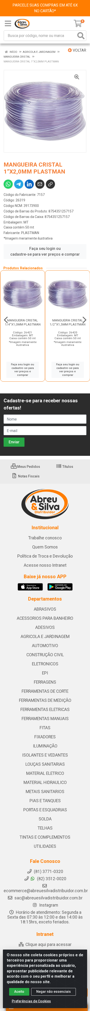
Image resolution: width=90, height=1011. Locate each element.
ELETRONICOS (45, 664)
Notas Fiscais (28, 476)
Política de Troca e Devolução (45, 556)
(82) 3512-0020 (51, 878)
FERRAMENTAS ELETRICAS (45, 709)
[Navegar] (5, 319)
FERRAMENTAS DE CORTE (45, 691)
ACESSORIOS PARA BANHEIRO (45, 618)
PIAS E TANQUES (45, 800)
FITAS (45, 727)
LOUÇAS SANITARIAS (45, 764)
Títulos (67, 467)
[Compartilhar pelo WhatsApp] (8, 184)
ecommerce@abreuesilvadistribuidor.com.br (46, 890)
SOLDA (45, 819)
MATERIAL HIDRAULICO (45, 782)
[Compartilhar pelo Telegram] (18, 184)
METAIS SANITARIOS (45, 791)
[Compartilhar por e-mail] (39, 184)
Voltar (79, 50)
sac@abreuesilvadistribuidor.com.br (48, 898)
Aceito (19, 991)
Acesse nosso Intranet (45, 565)
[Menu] (8, 23)
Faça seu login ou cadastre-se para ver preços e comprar (45, 251)
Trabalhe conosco (45, 538)
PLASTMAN (30, 233)
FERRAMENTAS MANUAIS (45, 718)
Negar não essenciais (53, 991)
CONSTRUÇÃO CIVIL (45, 654)
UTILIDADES (45, 846)
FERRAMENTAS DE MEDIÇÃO (45, 700)
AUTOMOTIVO (45, 645)
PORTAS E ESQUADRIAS (45, 809)
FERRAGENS (45, 682)
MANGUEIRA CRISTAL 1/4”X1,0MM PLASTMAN (23, 322)
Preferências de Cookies (31, 1001)
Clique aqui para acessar (48, 944)
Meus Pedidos (28, 467)
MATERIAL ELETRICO (45, 773)
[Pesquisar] (81, 36)
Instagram (48, 905)
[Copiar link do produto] (50, 184)
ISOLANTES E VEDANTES (45, 755)
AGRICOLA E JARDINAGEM (45, 636)
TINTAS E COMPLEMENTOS (45, 837)
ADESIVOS (45, 627)
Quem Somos (45, 547)
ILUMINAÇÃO (45, 746)
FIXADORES (45, 736)
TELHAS (45, 828)
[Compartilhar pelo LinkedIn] (29, 184)
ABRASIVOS (45, 609)
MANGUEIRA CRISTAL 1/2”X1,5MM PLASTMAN (67, 322)
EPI (45, 673)
